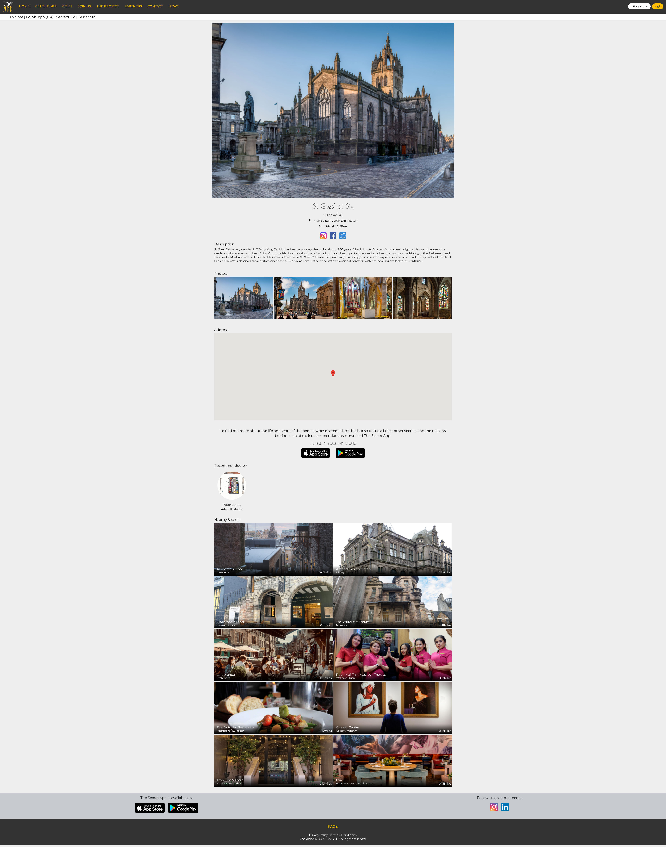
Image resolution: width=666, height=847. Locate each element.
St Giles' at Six (83, 17)
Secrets (64, 17)
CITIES (67, 6)
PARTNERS (133, 6)
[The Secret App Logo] (8, 7)
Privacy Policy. (318, 835)
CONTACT (155, 6)
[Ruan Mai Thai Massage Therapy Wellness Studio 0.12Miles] (392, 654)
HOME (24, 6)
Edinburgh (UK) (41, 17)
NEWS (174, 6)
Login (658, 6)
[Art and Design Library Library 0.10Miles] (392, 549)
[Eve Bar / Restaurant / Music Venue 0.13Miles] (392, 760)
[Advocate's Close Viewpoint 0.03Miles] (273, 549)
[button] (333, 373)
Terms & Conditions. (343, 835)
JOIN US (84, 6)
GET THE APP (46, 6)
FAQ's (333, 826)
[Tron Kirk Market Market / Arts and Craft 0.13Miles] (273, 760)
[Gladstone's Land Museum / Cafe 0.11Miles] (273, 602)
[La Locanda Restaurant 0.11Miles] (273, 654)
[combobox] (639, 6)
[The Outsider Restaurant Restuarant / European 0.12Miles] (273, 707)
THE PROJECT (108, 6)
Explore (18, 17)
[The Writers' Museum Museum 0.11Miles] (392, 602)
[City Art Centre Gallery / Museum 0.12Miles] (392, 707)
